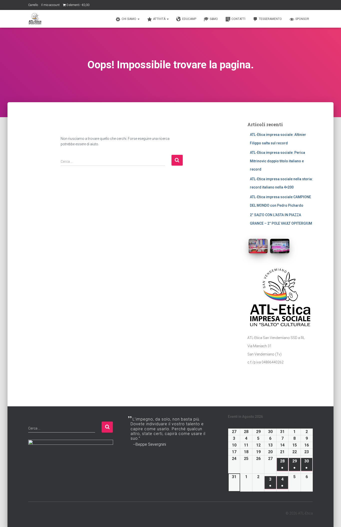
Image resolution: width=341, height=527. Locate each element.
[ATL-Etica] (34, 19)
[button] (138, 19)
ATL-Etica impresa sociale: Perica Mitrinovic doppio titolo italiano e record (277, 161)
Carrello (33, 5)
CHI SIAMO (129, 19)
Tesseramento (270, 19)
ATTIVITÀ (159, 19)
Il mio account (50, 5)
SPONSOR (302, 19)
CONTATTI (238, 19)
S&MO (214, 19)
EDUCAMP (189, 19)
